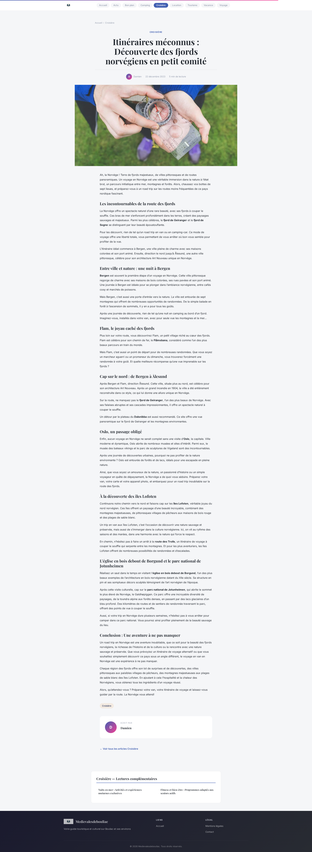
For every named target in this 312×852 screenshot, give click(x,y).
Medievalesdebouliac (92, 821)
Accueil (103, 5)
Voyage (224, 5)
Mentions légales (214, 826)
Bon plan (129, 5)
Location (176, 5)
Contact (209, 831)
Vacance (208, 5)
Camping (145, 5)
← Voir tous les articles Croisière (119, 748)
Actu (115, 5)
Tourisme (192, 5)
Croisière (161, 5)
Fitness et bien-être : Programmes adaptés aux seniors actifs (187, 791)
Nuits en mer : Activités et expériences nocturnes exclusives (120, 791)
